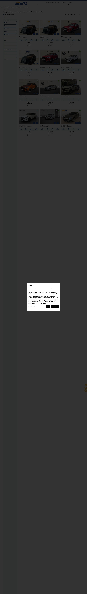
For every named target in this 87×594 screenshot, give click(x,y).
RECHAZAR (48, 306)
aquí (44, 300)
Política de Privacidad (42, 303)
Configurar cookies (31, 306)
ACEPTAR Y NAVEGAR (54, 306)
